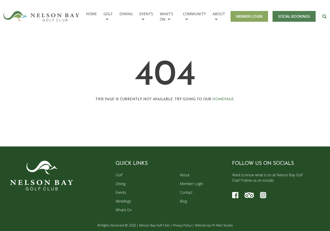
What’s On (166, 16)
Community (194, 13)
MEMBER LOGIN (249, 16)
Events (146, 13)
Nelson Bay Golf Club (154, 225)
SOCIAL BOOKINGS (294, 16)
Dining (126, 13)
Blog (183, 201)
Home (91, 13)
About (219, 13)
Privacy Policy (182, 225)
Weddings (123, 201)
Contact (186, 192)
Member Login (191, 183)
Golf (107, 13)
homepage (223, 99)
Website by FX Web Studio (214, 225)
